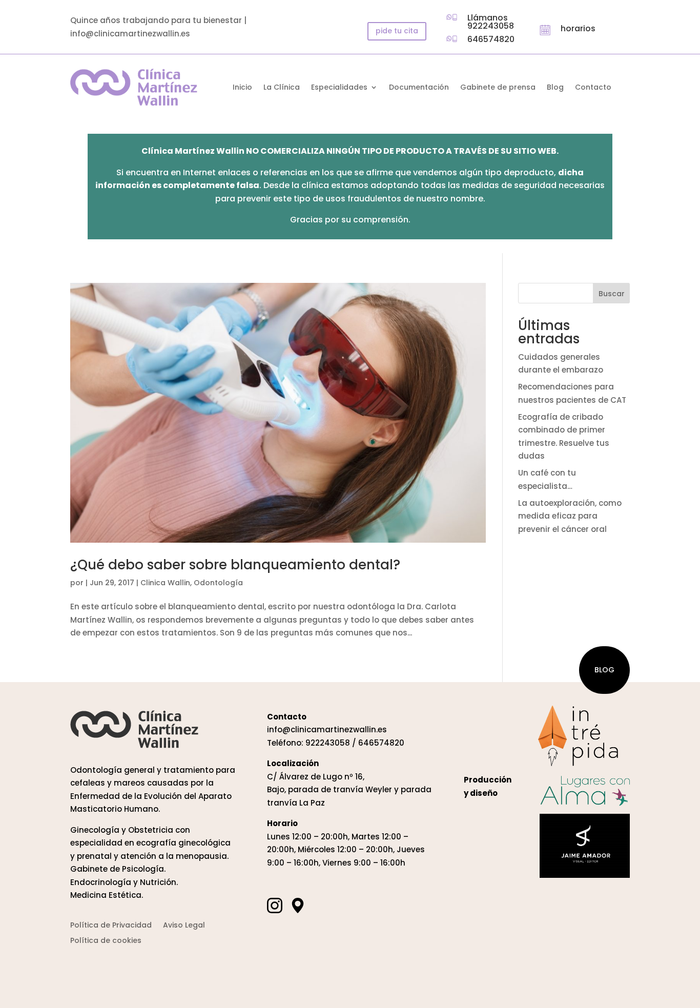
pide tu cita (397, 31)
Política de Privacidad (111, 925)
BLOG (604, 670)
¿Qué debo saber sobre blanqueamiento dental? (235, 565)
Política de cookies (105, 941)
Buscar (612, 294)
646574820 (490, 39)
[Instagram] (274, 905)
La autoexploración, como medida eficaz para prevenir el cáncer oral (570, 516)
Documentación (419, 88)
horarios (578, 28)
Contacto (593, 88)
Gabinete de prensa (498, 88)
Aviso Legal (184, 925)
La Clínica (281, 88)
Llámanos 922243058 (490, 22)
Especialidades (339, 88)
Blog (555, 88)
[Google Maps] (297, 905)
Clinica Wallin (165, 583)
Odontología (218, 583)
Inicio (242, 88)
